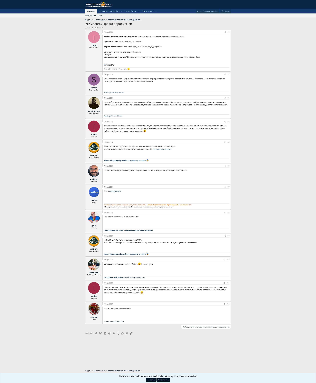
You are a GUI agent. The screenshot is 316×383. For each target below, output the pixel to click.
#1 (228, 32)
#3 (228, 98)
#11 (228, 283)
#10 (228, 260)
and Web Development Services (129, 277)
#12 (228, 304)
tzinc (89, 27)
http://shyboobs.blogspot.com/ (114, 92)
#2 (228, 75)
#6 (228, 166)
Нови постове (90, 15)
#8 (228, 212)
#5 (228, 142)
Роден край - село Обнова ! (113, 116)
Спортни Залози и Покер (113, 230)
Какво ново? (148, 11)
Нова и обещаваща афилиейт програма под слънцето (125, 160)
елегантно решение (162, 149)
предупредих (115, 191)
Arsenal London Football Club (114, 322)
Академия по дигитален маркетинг (139, 230)
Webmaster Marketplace (109, 11)
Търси (100, 15)
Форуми (91, 11)
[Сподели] (225, 32)
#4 (228, 121)
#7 (228, 187)
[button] (121, 11)
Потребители (131, 11)
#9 (228, 236)
